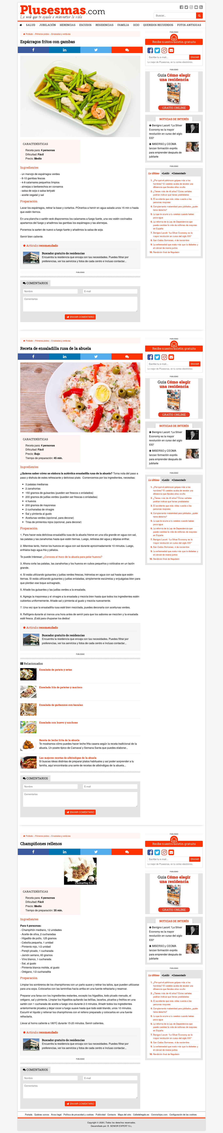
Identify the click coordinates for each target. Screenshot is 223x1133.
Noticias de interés (174, 119)
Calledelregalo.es (141, 1114)
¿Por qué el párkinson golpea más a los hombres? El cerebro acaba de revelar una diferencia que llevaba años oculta (173, 184)
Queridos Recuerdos (158, 25)
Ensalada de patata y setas (55, 669)
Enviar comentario (81, 316)
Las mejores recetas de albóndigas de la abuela (67, 757)
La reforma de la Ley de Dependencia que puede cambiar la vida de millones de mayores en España (175, 225)
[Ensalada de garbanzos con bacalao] (28, 709)
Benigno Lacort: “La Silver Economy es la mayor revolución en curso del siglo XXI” (172, 234)
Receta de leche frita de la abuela (59, 740)
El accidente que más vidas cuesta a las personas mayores (172, 200)
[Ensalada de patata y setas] (28, 674)
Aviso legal (56, 1114)
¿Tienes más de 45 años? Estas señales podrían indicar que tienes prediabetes (172, 193)
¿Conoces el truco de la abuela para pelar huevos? (72, 557)
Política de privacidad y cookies (79, 1114)
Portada (29, 33)
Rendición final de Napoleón (166, 252)
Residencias (104, 25)
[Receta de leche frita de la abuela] (28, 745)
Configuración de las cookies (183, 1114)
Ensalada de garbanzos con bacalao (61, 704)
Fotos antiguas (189, 25)
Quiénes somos (41, 1114)
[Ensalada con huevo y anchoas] (28, 727)
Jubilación (47, 25)
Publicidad (100, 1114)
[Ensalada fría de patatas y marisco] (28, 692)
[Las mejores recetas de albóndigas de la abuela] (28, 762)
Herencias (67, 25)
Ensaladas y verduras (61, 33)
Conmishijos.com (159, 1114)
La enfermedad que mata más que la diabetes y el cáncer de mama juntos (175, 246)
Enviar (195, 57)
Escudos (85, 25)
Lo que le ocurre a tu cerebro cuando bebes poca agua (173, 216)
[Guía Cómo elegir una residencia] (174, 91)
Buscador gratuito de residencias (63, 253)
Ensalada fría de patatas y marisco (60, 687)
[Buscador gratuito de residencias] (31, 258)
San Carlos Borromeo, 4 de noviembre (171, 240)
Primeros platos (42, 33)
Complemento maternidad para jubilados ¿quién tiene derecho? (175, 208)
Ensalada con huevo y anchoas (58, 722)
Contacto (111, 1114)
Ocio (136, 25)
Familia (123, 25)
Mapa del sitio (124, 1114)
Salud (30, 25)
